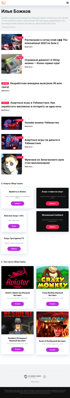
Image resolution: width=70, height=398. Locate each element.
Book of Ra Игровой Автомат (52, 341)
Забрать (17, 203)
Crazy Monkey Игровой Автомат (52, 294)
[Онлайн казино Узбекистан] (11, 123)
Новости (20, 37)
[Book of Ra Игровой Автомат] (52, 337)
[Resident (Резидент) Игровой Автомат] (17, 334)
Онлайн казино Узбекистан (42, 122)
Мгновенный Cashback (52, 215)
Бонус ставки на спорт (52, 192)
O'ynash (17, 304)
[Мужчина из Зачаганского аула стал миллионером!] (11, 164)
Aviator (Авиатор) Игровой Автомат (17, 294)
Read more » (29, 47)
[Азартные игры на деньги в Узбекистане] (11, 142)
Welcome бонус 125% (14, 216)
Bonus (14, 226)
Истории (20, 57)
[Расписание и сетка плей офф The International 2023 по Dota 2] (11, 42)
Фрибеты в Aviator (17, 192)
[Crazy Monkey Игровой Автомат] (52, 288)
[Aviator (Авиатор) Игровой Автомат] (17, 288)
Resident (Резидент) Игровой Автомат (17, 339)
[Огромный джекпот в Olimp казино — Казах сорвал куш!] (11, 64)
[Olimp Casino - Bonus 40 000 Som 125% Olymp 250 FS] (3, 2)
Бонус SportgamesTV (14, 238)
